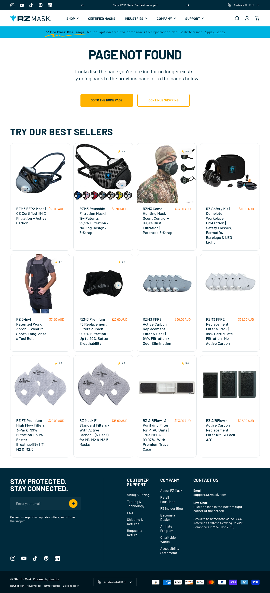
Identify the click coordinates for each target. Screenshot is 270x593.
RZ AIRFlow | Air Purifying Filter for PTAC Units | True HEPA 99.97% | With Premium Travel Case (156, 435)
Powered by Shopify (46, 579)
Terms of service (52, 585)
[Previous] (82, 5)
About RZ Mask (171, 490)
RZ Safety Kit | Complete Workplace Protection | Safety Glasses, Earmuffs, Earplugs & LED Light (219, 225)
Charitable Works (168, 539)
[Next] (187, 5)
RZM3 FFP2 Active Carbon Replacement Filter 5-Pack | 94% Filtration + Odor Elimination (157, 331)
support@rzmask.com (209, 494)
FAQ (130, 513)
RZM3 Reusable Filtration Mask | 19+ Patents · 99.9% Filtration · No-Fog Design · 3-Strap (93, 220)
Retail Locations (167, 499)
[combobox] (244, 5)
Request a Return (134, 532)
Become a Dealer (167, 517)
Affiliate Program (166, 528)
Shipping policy (71, 585)
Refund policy (17, 585)
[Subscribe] (73, 503)
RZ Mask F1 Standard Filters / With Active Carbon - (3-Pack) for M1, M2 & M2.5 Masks (94, 432)
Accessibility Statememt (169, 550)
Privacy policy (34, 585)
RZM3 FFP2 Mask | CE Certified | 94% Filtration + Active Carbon (31, 215)
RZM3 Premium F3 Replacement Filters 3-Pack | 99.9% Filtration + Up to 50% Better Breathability (94, 331)
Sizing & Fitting (138, 495)
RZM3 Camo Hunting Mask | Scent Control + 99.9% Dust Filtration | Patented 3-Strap (157, 220)
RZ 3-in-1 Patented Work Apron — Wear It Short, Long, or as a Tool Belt (31, 329)
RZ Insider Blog (171, 508)
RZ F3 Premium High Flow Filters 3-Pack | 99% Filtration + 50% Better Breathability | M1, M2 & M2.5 (31, 435)
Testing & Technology (135, 503)
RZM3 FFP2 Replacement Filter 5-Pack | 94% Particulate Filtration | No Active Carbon (219, 331)
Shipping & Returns (135, 521)
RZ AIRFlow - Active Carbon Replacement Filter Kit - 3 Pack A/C (220, 430)
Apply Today (215, 32)
